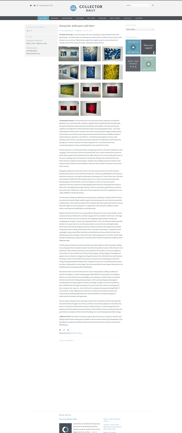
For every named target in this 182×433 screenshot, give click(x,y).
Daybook (139, 18)
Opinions (102, 18)
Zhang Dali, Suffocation (34, 40)
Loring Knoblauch (67, 31)
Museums (54, 18)
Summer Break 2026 (68, 419)
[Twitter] (60, 330)
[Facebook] (64, 330)
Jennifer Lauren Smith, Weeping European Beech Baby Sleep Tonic (113, 427)
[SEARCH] (153, 5)
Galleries (43, 18)
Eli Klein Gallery (76, 333)
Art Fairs (91, 18)
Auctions (80, 18)
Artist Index (115, 18)
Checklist (128, 18)
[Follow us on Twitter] (31, 5)
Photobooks (67, 18)
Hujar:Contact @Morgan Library (112, 420)
